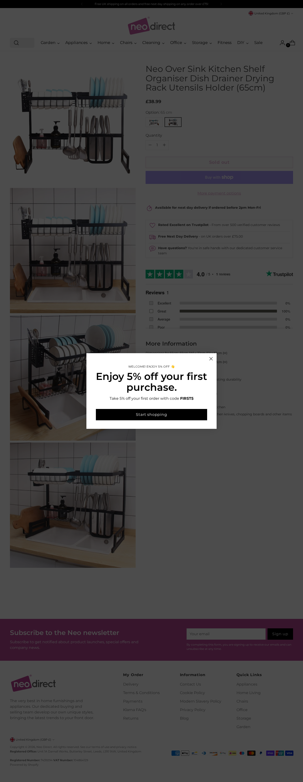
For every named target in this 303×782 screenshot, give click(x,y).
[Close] (211, 358)
